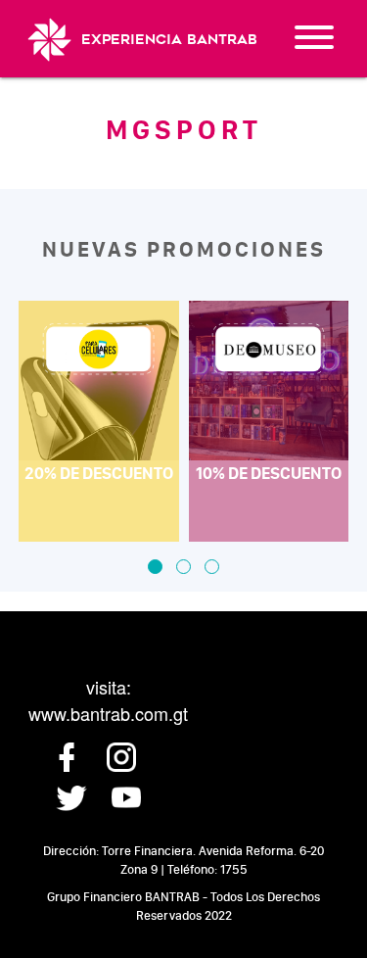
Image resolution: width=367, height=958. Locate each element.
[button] (155, 566)
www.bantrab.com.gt (108, 713)
